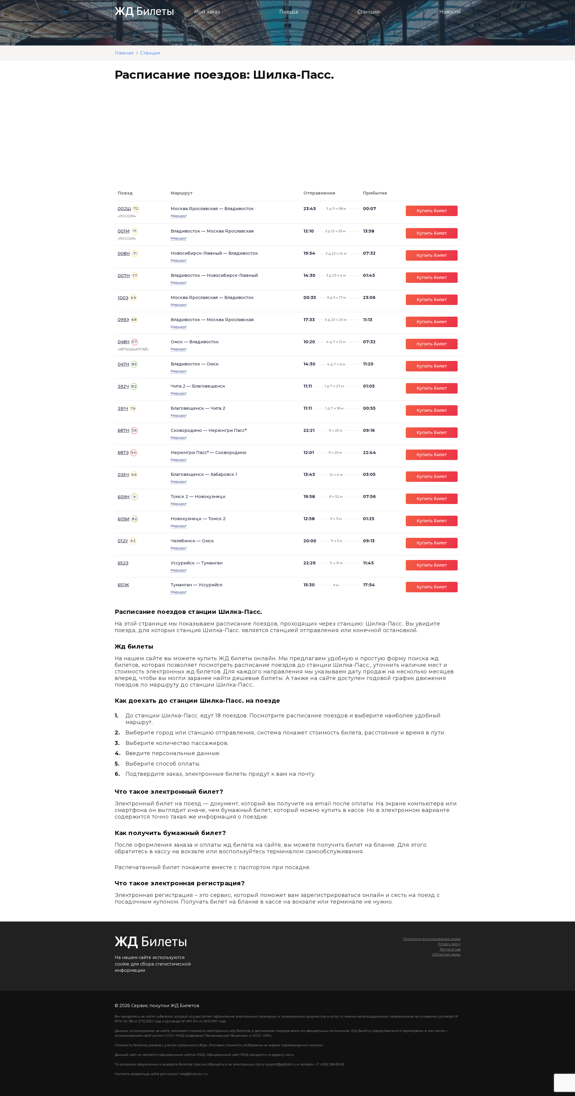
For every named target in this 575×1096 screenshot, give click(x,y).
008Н (124, 253)
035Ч (123, 474)
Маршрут (179, 216)
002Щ (124, 208)
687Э (123, 452)
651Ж (123, 585)
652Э (123, 563)
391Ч (123, 408)
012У (123, 541)
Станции (369, 12)
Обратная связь (446, 954)
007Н (124, 275)
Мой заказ (207, 12)
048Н (124, 341)
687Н (123, 430)
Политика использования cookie (432, 939)
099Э (123, 319)
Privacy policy (449, 944)
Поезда (288, 12)
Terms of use (450, 949)
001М (124, 231)
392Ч (123, 386)
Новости (450, 12)
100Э (123, 297)
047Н (123, 364)
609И (124, 519)
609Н (124, 497)
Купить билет (432, 210)
